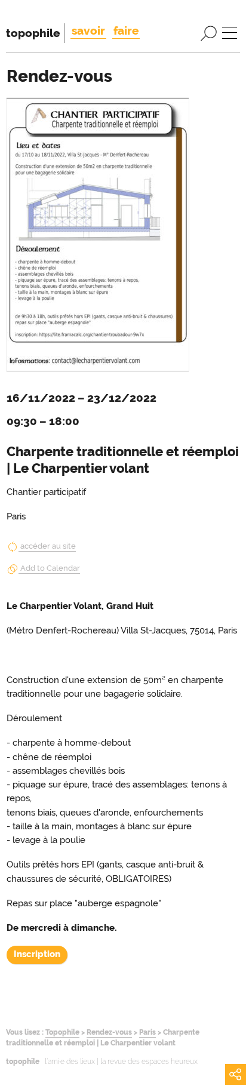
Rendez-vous (109, 1032)
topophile (33, 32)
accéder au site (48, 546)
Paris (147, 1032)
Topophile (62, 1032)
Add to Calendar (50, 568)
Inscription (37, 954)
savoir (88, 30)
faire (126, 30)
